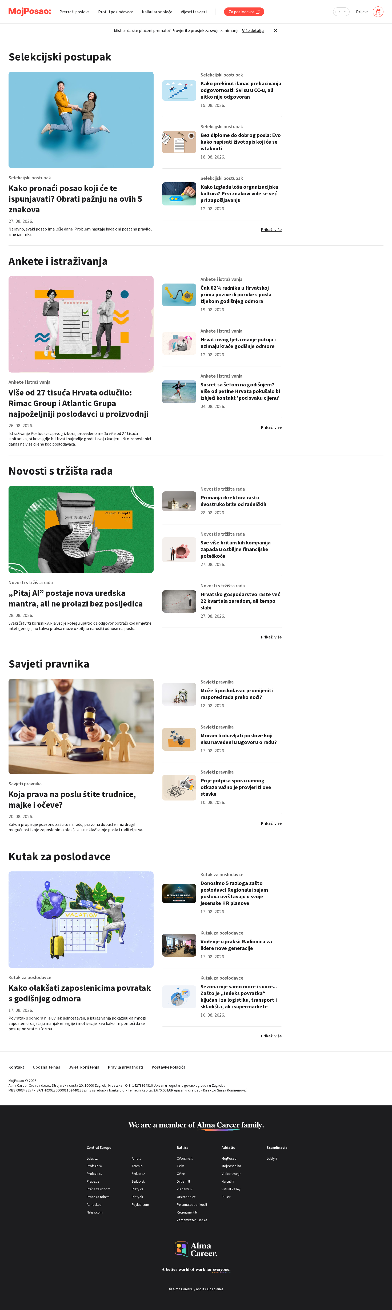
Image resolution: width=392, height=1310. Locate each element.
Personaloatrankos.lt (192, 1204)
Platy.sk (137, 1197)
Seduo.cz (138, 1173)
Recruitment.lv (187, 1212)
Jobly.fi (272, 1158)
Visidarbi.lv (184, 1189)
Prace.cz (93, 1181)
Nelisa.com (95, 1212)
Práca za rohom (98, 1189)
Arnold (136, 1158)
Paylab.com (140, 1204)
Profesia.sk (94, 1166)
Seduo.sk (138, 1181)
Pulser (226, 1197)
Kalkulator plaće (157, 11)
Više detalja (253, 30)
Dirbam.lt (183, 1181)
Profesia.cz (94, 1173)
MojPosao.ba (231, 1166)
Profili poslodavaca (115, 11)
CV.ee (181, 1173)
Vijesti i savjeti (194, 11)
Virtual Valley (231, 1189)
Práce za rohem (98, 1197)
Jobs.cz (92, 1158)
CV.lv (180, 1166)
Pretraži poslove (74, 11)
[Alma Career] (196, 1249)
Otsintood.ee (186, 1197)
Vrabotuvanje (231, 1173)
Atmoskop (94, 1204)
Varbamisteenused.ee (192, 1220)
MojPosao (229, 1158)
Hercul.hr (228, 1181)
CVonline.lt (185, 1158)
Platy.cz (137, 1189)
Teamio (137, 1166)
